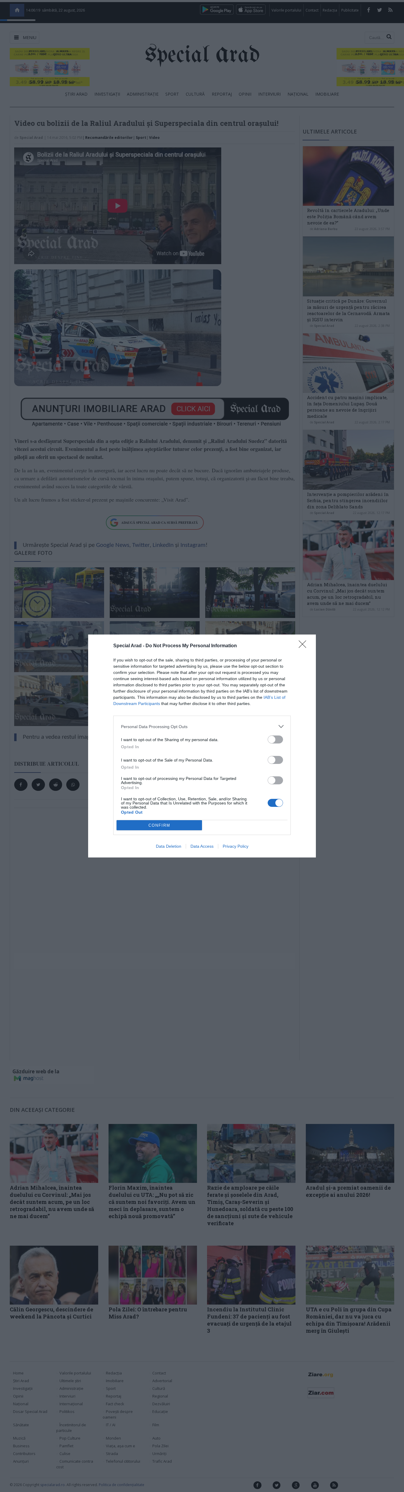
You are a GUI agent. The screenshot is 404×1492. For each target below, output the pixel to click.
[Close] (304, 646)
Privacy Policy (235, 846)
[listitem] (202, 726)
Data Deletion (168, 846)
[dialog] (202, 746)
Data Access (202, 846)
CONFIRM (159, 825)
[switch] (275, 739)
